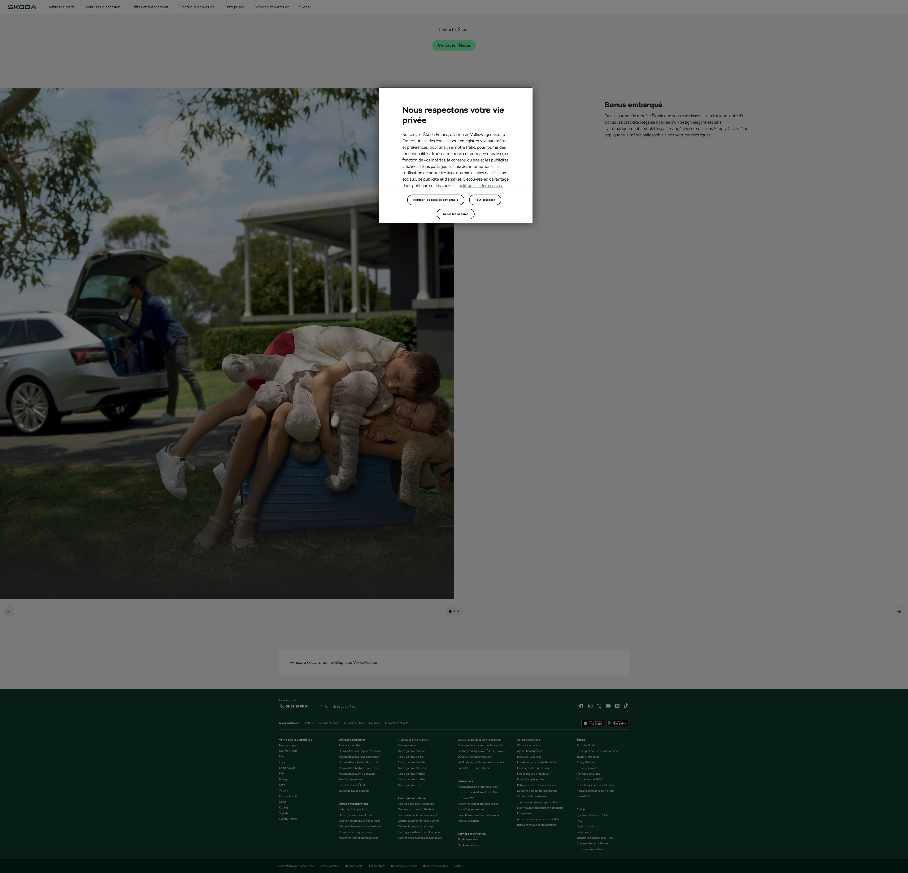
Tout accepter (485, 199)
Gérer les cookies (455, 214)
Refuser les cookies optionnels (435, 199)
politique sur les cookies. (480, 185)
